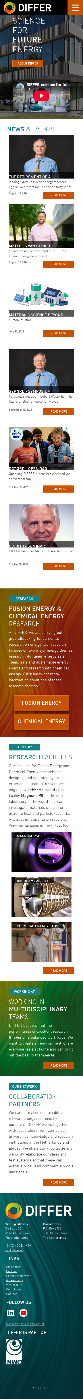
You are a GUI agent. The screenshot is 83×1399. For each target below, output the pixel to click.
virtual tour (60, 826)
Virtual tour (14, 1285)
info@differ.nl (14, 1250)
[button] (41, 704)
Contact (11, 1294)
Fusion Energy (42, 703)
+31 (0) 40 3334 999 (18, 1245)
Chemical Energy (41, 721)
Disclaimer (13, 1267)
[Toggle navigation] (75, 7)
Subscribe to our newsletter (25, 1324)
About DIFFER (28, 63)
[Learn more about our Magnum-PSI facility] (41, 852)
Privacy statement (18, 1276)
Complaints (14, 1289)
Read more (58, 195)
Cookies (11, 1271)
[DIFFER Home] (27, 5)
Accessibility (14, 1280)
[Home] (38, 1210)
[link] (11, 1313)
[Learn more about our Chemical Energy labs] (41, 942)
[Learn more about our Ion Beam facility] (41, 897)
